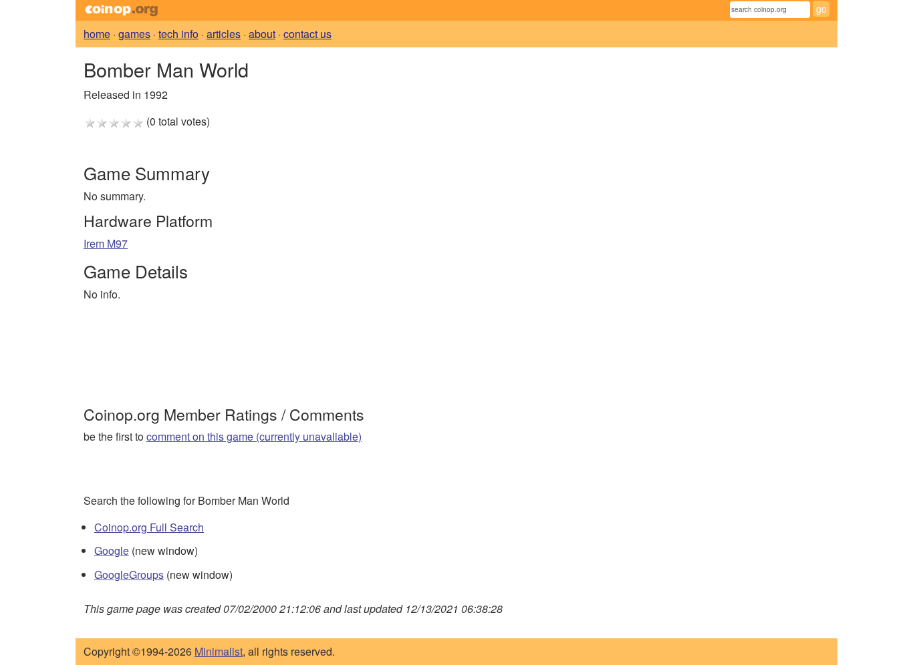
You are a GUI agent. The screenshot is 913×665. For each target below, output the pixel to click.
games (134, 33)
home (97, 33)
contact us (307, 33)
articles (224, 33)
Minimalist (218, 651)
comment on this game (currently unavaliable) (254, 436)
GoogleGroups (129, 574)
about (262, 33)
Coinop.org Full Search (149, 527)
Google (111, 550)
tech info (178, 33)
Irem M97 (106, 243)
